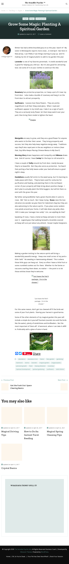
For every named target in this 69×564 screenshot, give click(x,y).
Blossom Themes (26, 552)
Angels (25, 19)
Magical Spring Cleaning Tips (55, 433)
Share (37, 353)
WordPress (44, 552)
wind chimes (60, 369)
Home (8, 556)
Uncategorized (40, 19)
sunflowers (50, 369)
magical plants (56, 363)
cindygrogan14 (6, 57)
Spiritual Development (23, 369)
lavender (34, 363)
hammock (19, 363)
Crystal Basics (9, 468)
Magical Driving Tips (10, 433)
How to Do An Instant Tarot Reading (31, 435)
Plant (30, 366)
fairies (42, 359)
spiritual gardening (38, 369)
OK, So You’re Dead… (19, 556)
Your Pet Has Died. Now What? (38, 556)
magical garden (44, 363)
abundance (22, 359)
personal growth (21, 366)
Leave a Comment (45, 34)
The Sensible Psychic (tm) (22, 549)
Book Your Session (56, 556)
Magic (32, 19)
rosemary (51, 366)
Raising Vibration (40, 366)
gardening (60, 359)
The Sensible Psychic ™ (35, 2)
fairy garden (50, 359)
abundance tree (33, 359)
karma (27, 363)
